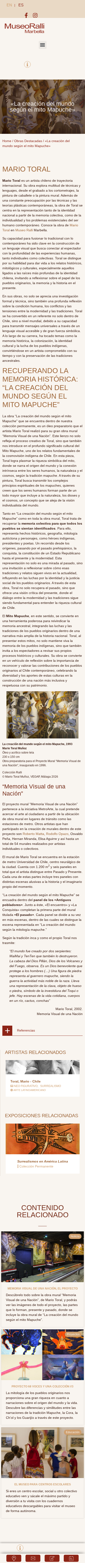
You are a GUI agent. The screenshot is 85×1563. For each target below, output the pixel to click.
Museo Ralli (24, 230)
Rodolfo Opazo (57, 834)
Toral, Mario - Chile (25, 1081)
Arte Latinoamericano (29, 1090)
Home (6, 141)
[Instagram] (35, 15)
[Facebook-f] (26, 15)
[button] (43, 45)
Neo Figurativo (26, 1086)
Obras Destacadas (28, 141)
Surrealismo (50, 1086)
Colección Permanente (36, 1166)
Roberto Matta (33, 834)
